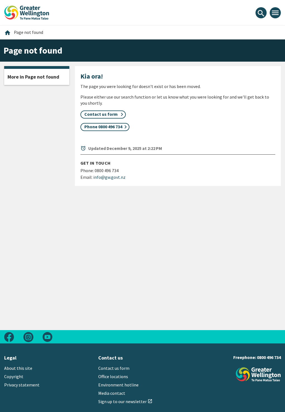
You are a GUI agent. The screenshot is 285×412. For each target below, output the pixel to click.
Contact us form (113, 368)
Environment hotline (118, 385)
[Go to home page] (26, 12)
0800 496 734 (269, 357)
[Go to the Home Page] (258, 374)
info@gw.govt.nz (109, 177)
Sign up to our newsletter (125, 401)
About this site (18, 368)
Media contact (111, 393)
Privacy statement (22, 385)
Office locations (113, 376)
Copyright (13, 376)
